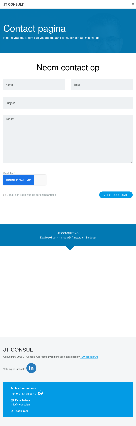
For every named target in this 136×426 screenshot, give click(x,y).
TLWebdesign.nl (89, 356)
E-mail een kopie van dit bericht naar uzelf (31, 195)
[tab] (68, 235)
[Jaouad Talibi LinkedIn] (31, 368)
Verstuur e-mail (116, 195)
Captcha (9, 173)
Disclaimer (21, 411)
